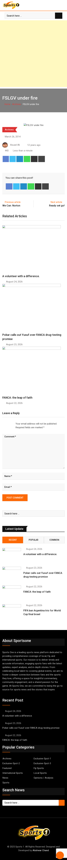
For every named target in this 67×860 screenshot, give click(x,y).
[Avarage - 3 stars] (7, 424)
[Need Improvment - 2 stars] (5, 424)
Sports (5, 782)
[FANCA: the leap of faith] (11, 592)
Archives (16, 104)
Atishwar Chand (41, 850)
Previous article (13, 202)
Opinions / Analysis (43, 777)
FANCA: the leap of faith (17, 397)
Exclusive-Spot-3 (42, 763)
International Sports (12, 773)
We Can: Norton (11, 205)
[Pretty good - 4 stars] (10, 424)
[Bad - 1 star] (2, 424)
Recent (13, 540)
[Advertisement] (33, 53)
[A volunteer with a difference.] (11, 555)
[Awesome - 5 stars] (12, 424)
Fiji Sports (39, 768)
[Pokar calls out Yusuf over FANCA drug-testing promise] (11, 574)
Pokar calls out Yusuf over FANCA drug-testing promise (31, 727)
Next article (56, 202)
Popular (33, 540)
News (5, 777)
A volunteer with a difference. (21, 276)
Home (7, 104)
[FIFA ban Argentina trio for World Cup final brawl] (11, 611)
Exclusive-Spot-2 (11, 763)
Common (54, 540)
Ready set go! (57, 205)
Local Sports (40, 773)
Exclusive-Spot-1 (42, 758)
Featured (7, 768)
